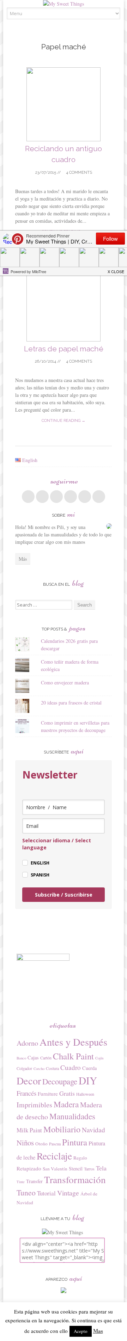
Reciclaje (54, 1155)
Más (23, 558)
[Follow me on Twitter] (42, 496)
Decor (29, 1080)
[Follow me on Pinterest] (70, 496)
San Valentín (55, 1168)
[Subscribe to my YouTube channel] (98, 496)
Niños (25, 1143)
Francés (26, 1093)
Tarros (89, 1168)
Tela (101, 1168)
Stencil (76, 1168)
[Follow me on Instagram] (84, 496)
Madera (66, 1104)
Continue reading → (63, 420)
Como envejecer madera (65, 682)
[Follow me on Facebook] (28, 496)
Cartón (46, 1057)
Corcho (39, 1068)
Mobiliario (61, 1129)
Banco (21, 1058)
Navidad (93, 1129)
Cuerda (89, 1068)
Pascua (55, 1143)
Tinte (21, 1181)
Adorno (27, 1043)
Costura (52, 1068)
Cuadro (70, 1067)
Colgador (24, 1068)
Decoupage (59, 1081)
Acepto (80, 1331)
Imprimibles (34, 1104)
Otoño (41, 1143)
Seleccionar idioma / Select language (56, 844)
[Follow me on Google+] (56, 496)
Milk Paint (29, 1130)
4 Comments (78, 172)
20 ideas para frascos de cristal (71, 702)
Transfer (34, 1181)
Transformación (75, 1179)
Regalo (80, 1158)
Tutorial (46, 1193)
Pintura (74, 1142)
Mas (98, 1331)
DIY (88, 1080)
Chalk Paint (73, 1056)
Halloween (85, 1094)
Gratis (67, 1093)
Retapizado (29, 1168)
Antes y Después (73, 1041)
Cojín (99, 1058)
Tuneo (26, 1192)
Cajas (33, 1057)
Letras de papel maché (63, 348)
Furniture (48, 1093)
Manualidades (72, 1116)
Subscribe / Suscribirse (63, 894)
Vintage (68, 1193)
